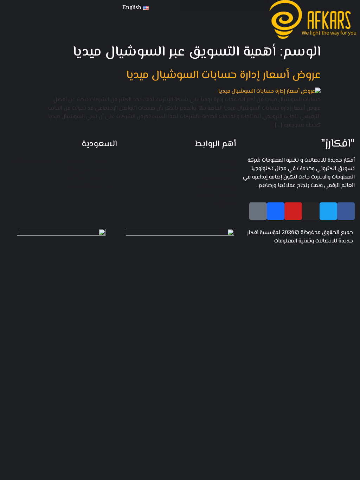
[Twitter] (328, 211)
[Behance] (275, 211)
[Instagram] (311, 211)
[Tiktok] (258, 211)
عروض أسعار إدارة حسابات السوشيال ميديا (223, 75)
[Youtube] (293, 211)
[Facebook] (346, 211)
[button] (224, 6)
